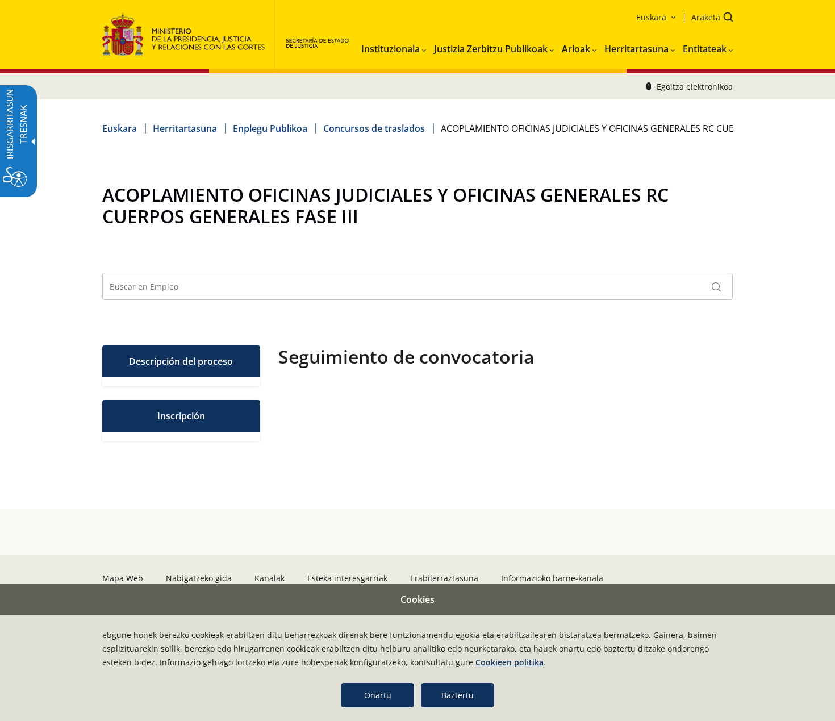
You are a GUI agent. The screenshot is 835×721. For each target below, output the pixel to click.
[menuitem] (393, 46)
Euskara (119, 128)
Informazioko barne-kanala (552, 578)
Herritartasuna (185, 128)
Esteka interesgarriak (347, 578)
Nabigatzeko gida (199, 578)
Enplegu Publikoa (270, 128)
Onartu (377, 695)
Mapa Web (122, 578)
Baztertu (457, 695)
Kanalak (269, 578)
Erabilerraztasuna (444, 578)
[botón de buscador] (716, 286)
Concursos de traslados (374, 128)
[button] (708, 18)
